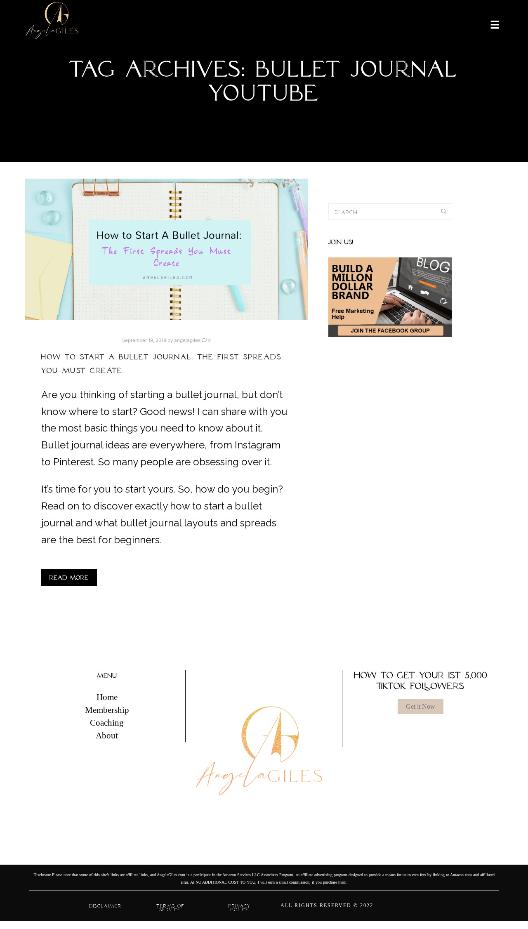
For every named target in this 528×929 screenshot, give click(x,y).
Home (107, 697)
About (107, 735)
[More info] (489, 24)
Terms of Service (170, 907)
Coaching (107, 723)
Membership (107, 710)
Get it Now (420, 706)
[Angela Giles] (52, 24)
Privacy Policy (240, 907)
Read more (69, 577)
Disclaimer (105, 906)
